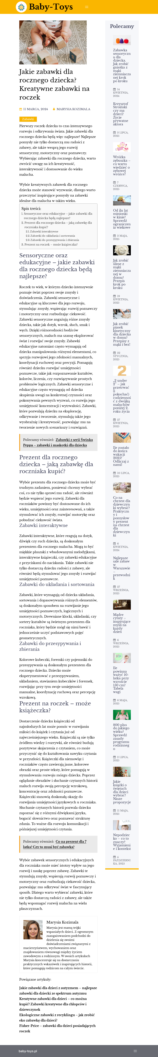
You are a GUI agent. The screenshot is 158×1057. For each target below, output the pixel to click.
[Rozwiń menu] (87, 7)
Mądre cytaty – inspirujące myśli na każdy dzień (121, 623)
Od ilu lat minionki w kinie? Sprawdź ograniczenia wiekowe (122, 219)
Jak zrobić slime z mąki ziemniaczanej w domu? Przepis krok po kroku (122, 274)
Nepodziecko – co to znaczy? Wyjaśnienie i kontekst (122, 842)
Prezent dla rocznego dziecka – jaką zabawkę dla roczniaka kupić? (58, 225)
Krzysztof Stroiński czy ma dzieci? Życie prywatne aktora (120, 114)
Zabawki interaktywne (44, 231)
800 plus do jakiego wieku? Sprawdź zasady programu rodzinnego (121, 737)
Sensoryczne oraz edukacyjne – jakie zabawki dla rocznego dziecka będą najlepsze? (58, 216)
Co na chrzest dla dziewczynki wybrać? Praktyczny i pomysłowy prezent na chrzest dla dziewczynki (121, 516)
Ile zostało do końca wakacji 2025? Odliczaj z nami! (121, 456)
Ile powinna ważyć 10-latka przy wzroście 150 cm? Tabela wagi (121, 680)
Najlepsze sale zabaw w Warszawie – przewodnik (121, 568)
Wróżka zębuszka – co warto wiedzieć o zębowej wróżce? (122, 165)
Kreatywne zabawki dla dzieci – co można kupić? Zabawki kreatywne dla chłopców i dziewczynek (53, 1004)
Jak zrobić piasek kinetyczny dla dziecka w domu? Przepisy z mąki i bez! (122, 334)
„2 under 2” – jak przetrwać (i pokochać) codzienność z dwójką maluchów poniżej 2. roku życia (122, 396)
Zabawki (28, 119)
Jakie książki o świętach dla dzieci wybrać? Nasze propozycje (122, 792)
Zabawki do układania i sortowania (52, 235)
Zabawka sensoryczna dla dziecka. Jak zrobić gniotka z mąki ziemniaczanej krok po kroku (122, 66)
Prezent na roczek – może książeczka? (51, 244)
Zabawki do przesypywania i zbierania (54, 240)
